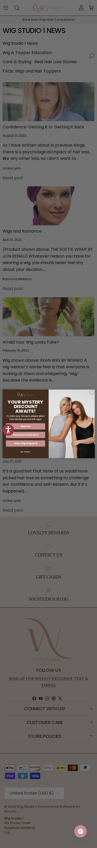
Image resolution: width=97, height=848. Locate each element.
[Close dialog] (92, 393)
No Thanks (25, 452)
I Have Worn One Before (25, 434)
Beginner (25, 426)
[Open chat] (80, 831)
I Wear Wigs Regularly (25, 443)
